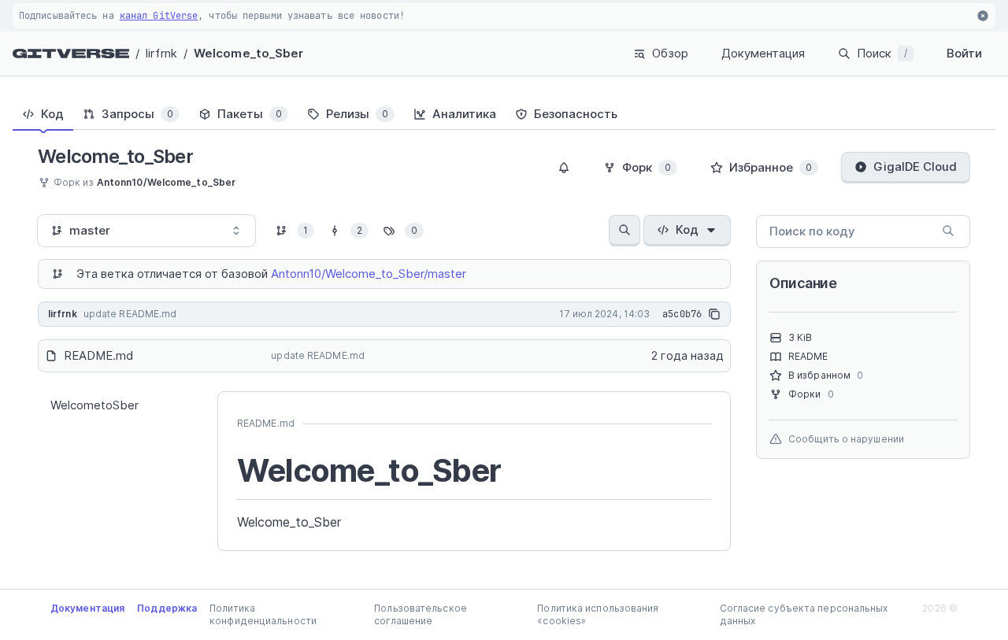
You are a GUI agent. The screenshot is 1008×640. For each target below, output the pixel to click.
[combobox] (146, 230)
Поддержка (167, 608)
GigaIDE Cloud (915, 166)
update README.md (318, 355)
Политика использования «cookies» (597, 614)
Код (687, 229)
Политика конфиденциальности (263, 614)
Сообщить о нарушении (846, 439)
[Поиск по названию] (624, 230)
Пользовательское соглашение (420, 614)
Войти (964, 53)
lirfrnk (161, 53)
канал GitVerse (159, 15)
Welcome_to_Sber (249, 53)
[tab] (43, 114)
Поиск (882, 53)
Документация (763, 53)
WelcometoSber (94, 405)
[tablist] (504, 114)
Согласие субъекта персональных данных (804, 614)
